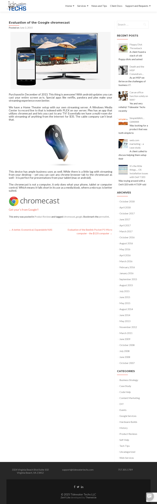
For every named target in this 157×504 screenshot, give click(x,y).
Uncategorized (127, 451)
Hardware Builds (128, 421)
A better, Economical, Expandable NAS (30, 229)
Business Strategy (128, 379)
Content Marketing (129, 397)
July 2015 (124, 291)
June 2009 (124, 339)
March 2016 (125, 261)
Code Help (125, 391)
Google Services (127, 415)
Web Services (126, 457)
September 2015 (128, 279)
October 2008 (127, 345)
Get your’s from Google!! (24, 209)
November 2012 (128, 327)
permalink (104, 216)
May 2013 (124, 321)
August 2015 (126, 285)
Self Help (124, 439)
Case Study (125, 385)
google (79, 216)
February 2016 (127, 267)
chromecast (69, 216)
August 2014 (126, 309)
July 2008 (124, 351)
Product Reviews (42, 216)
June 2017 (124, 219)
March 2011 (125, 333)
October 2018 (127, 201)
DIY (121, 403)
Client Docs (116, 5)
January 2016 (126, 273)
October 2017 (127, 213)
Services (81, 5)
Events (122, 409)
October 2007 (127, 362)
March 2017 (125, 231)
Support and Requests (136, 5)
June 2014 (124, 315)
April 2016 (125, 255)
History (123, 427)
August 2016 (126, 243)
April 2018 (125, 207)
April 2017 (125, 225)
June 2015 (124, 297)
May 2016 (124, 249)
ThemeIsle (90, 497)
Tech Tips (124, 445)
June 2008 (124, 356)
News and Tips (99, 5)
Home (68, 5)
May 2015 (124, 303)
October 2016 (127, 237)
